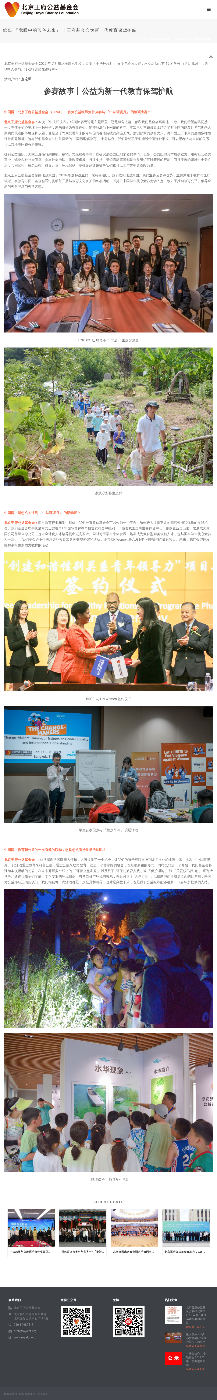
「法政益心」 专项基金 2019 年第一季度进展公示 (196, 1359)
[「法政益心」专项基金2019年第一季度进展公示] (173, 1358)
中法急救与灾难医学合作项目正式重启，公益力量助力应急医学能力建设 (32, 1251)
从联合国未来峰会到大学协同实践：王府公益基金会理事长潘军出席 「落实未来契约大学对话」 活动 (135, 1251)
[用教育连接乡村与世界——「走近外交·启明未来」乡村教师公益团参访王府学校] (82, 1228)
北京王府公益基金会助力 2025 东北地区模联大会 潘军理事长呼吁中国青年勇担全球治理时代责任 (187, 1251)
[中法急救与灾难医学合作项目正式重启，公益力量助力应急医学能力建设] (31, 1228)
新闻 (139, 39)
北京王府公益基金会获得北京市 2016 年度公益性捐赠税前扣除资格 (196, 1315)
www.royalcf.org (25, 1337)
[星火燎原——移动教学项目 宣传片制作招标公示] (173, 1338)
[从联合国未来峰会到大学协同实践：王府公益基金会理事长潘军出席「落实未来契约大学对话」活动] (134, 1228)
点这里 (26, 79)
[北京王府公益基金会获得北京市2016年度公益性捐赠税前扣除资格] (173, 1315)
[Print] (211, 56)
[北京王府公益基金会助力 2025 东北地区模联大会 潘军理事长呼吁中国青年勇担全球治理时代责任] (186, 1228)
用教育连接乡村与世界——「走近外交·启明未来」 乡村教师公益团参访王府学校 (83, 1251)
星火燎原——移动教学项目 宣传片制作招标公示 (196, 1338)
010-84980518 (23, 1324)
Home (130, 39)
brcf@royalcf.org (25, 1331)
